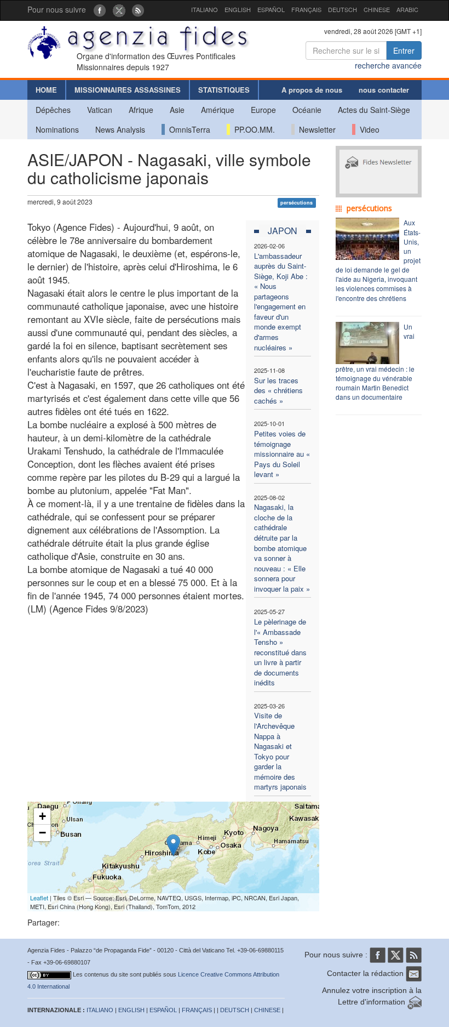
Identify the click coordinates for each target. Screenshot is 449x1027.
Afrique (141, 109)
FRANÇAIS (306, 9)
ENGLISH (238, 9)
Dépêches (53, 109)
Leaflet (39, 897)
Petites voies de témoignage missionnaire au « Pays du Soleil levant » (282, 453)
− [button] (42, 832)
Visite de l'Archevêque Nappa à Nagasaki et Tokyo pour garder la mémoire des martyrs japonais (280, 751)
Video (367, 129)
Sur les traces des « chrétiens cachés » (278, 390)
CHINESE (377, 9)
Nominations (57, 129)
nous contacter (384, 89)
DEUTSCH (342, 9)
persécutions (296, 202)
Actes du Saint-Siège (374, 109)
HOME (46, 89)
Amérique (217, 109)
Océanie (306, 109)
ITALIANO (204, 9)
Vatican (99, 109)
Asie (177, 109)
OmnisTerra (187, 129)
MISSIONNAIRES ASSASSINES (127, 89)
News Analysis (120, 129)
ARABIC (407, 9)
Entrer (404, 50)
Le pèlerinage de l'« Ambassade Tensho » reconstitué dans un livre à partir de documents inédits (280, 652)
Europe (263, 109)
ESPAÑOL (271, 9)
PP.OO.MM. (252, 129)
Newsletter (315, 129)
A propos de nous (311, 89)
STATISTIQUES (224, 89)
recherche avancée (388, 65)
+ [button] (42, 816)
